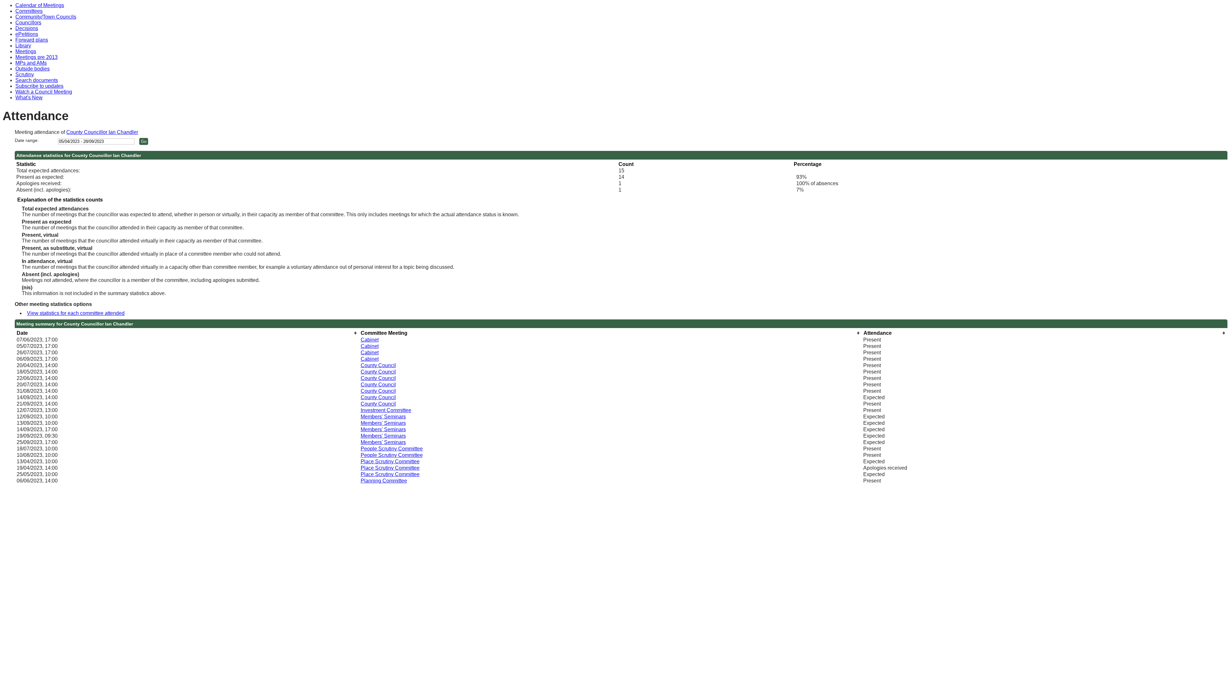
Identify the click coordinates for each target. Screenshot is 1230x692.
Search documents (36, 80)
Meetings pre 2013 (36, 57)
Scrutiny (24, 74)
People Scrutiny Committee (392, 448)
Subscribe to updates (39, 86)
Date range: (27, 140)
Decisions (26, 28)
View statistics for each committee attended (76, 313)
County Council (378, 365)
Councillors (28, 22)
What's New (29, 97)
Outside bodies (32, 68)
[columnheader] (187, 333)
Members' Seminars (383, 416)
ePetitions (26, 34)
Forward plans (31, 40)
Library (23, 45)
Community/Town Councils (45, 17)
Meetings (25, 51)
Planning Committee (384, 480)
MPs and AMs (31, 63)
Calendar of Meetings (39, 5)
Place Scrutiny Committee (390, 461)
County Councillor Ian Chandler (102, 132)
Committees (29, 11)
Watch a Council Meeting (43, 92)
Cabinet (370, 339)
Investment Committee (386, 410)
